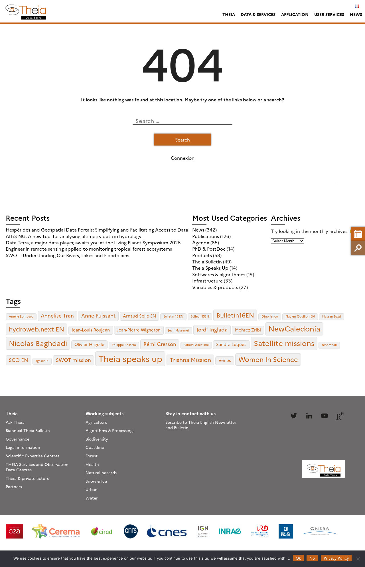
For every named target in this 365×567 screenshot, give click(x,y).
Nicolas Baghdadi (38, 343)
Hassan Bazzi (331, 316)
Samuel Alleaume (196, 345)
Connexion (182, 158)
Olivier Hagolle (89, 344)
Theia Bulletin (207, 261)
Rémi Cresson (159, 343)
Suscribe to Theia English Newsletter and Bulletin (200, 425)
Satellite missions (284, 343)
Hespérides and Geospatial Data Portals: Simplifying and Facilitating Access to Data (97, 229)
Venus (224, 360)
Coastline (95, 447)
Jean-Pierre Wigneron (139, 330)
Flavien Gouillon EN (300, 316)
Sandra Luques (231, 344)
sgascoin (42, 361)
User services (329, 14)
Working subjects (104, 413)
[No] (358, 559)
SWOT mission (73, 359)
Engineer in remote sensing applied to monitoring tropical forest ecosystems (89, 248)
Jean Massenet (178, 330)
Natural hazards (101, 472)
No (312, 557)
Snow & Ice (96, 481)
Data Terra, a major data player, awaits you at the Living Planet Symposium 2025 (93, 242)
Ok (298, 557)
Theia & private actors (27, 478)
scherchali (329, 345)
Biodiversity (97, 439)
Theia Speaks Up (210, 268)
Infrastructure (207, 280)
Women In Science (268, 359)
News (356, 14)
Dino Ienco (269, 316)
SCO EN (18, 359)
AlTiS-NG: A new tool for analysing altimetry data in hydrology (73, 236)
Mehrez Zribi (248, 330)
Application (295, 14)
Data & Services (258, 14)
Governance (17, 439)
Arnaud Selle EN (139, 316)
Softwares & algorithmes (218, 274)
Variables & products (215, 287)
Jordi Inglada (212, 329)
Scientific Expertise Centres (32, 455)
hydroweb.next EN (36, 328)
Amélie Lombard (21, 316)
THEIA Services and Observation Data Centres (37, 467)
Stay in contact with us (190, 413)
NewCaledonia (294, 328)
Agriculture (96, 422)
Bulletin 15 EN (173, 316)
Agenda (200, 242)
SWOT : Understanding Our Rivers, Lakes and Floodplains (67, 255)
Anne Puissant (98, 315)
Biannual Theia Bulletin (28, 430)
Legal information (23, 447)
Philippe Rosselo (124, 345)
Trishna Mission (190, 359)
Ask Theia (15, 422)
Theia (228, 14)
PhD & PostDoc (209, 248)
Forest (92, 455)
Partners (14, 486)
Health (92, 464)
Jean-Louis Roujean (91, 330)
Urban (92, 489)
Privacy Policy (336, 557)
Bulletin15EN (200, 316)
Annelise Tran (57, 315)
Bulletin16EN (235, 314)
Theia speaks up (130, 358)
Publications (205, 236)
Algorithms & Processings (110, 430)
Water (92, 498)
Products (202, 255)
